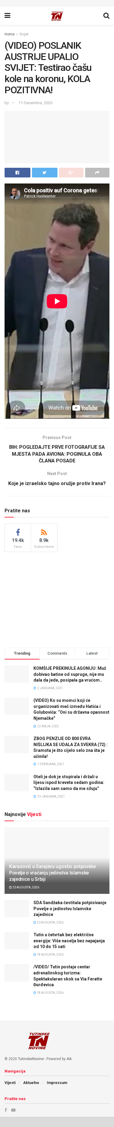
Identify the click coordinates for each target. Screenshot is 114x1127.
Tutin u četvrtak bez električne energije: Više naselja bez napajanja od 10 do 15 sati (69, 940)
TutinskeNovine (31, 1059)
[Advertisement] (57, 599)
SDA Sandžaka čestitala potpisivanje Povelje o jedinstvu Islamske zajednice (69, 908)
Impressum (57, 1083)
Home (10, 34)
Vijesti (10, 1083)
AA (69, 1059)
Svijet (24, 34)
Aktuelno (31, 1083)
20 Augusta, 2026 (25, 887)
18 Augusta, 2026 (50, 954)
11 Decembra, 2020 (35, 103)
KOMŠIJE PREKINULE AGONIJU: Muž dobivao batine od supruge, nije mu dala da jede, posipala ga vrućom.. (69, 674)
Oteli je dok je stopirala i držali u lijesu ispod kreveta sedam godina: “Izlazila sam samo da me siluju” (68, 782)
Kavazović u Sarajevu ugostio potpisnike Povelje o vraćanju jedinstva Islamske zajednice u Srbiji (52, 873)
